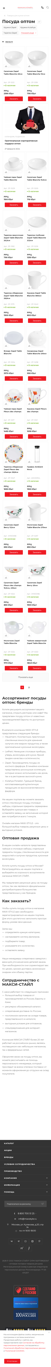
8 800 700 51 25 (26, 1213)
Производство (13, 1171)
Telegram (18, 1241)
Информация (12, 1185)
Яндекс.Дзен (32, 1241)
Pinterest (39, 1241)
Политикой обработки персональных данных (25, 1348)
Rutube (22, 1248)
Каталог (9, 1143)
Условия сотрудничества (19, 1164)
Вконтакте (12, 1241)
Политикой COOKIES (14, 1351)
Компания (10, 1178)
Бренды (8, 1157)
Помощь (9, 1192)
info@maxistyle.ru (27, 1219)
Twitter (29, 1248)
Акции (8, 1150)
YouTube (25, 1241)
